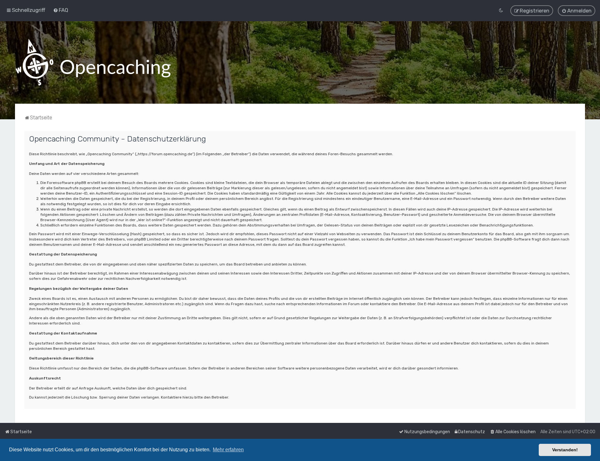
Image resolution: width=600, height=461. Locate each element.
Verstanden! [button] (565, 449)
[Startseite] (93, 62)
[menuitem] (61, 10)
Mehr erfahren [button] (228, 449)
